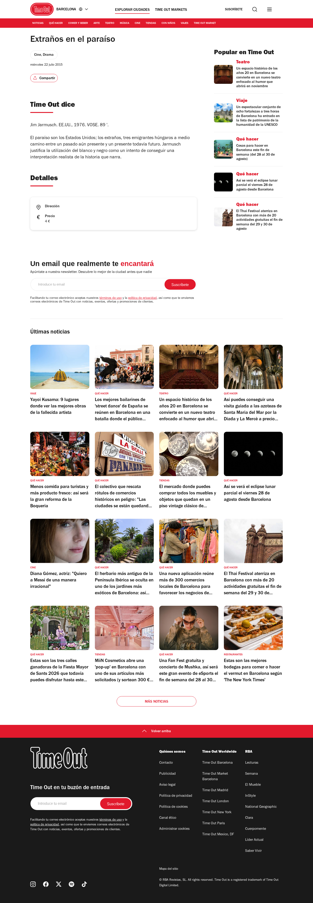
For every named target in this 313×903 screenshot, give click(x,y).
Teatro (109, 23)
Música (124, 23)
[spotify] (71, 884)
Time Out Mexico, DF (218, 834)
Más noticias (156, 702)
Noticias (38, 23)
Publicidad (167, 774)
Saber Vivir (253, 851)
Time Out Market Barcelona (215, 776)
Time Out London (215, 801)
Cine (137, 23)
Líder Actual (254, 840)
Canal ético (167, 818)
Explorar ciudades (132, 10)
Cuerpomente (255, 829)
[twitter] (58, 884)
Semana (251, 774)
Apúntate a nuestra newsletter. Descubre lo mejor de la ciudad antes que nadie (91, 272)
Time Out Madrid (215, 790)
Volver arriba (161, 731)
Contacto (166, 763)
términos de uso (110, 298)
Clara (249, 818)
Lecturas (251, 763)
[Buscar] (255, 9)
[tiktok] (84, 884)
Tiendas (151, 23)
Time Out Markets (171, 10)
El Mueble (253, 785)
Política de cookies (173, 807)
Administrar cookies (174, 829)
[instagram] (33, 884)
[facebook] (46, 884)
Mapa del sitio (168, 869)
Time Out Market (205, 23)
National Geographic (261, 807)
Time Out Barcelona (217, 763)
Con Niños (168, 23)
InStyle (250, 796)
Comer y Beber (78, 23)
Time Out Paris (213, 823)
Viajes (184, 23)
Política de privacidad (175, 796)
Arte (96, 23)
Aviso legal (167, 785)
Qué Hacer (56, 23)
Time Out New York (216, 812)
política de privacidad (142, 298)
